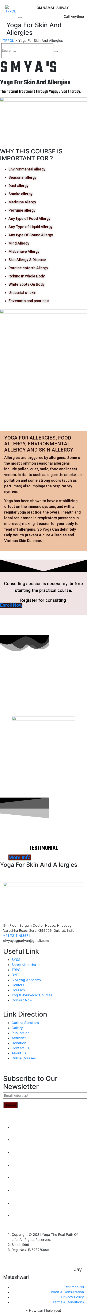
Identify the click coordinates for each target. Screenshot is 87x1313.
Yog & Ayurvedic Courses (32, 995)
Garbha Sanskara (25, 1023)
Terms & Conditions (68, 1302)
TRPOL (17, 970)
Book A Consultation (67, 1292)
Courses (18, 990)
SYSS (16, 959)
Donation (19, 1043)
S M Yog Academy (26, 980)
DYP (15, 975)
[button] (43, 1310)
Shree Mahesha (24, 965)
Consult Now (22, 1000)
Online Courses (24, 1058)
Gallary (17, 1028)
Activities (19, 1038)
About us (19, 1053)
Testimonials (74, 1287)
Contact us (20, 1048)
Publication (20, 1033)
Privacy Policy (72, 1297)
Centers (18, 985)
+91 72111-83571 (16, 935)
